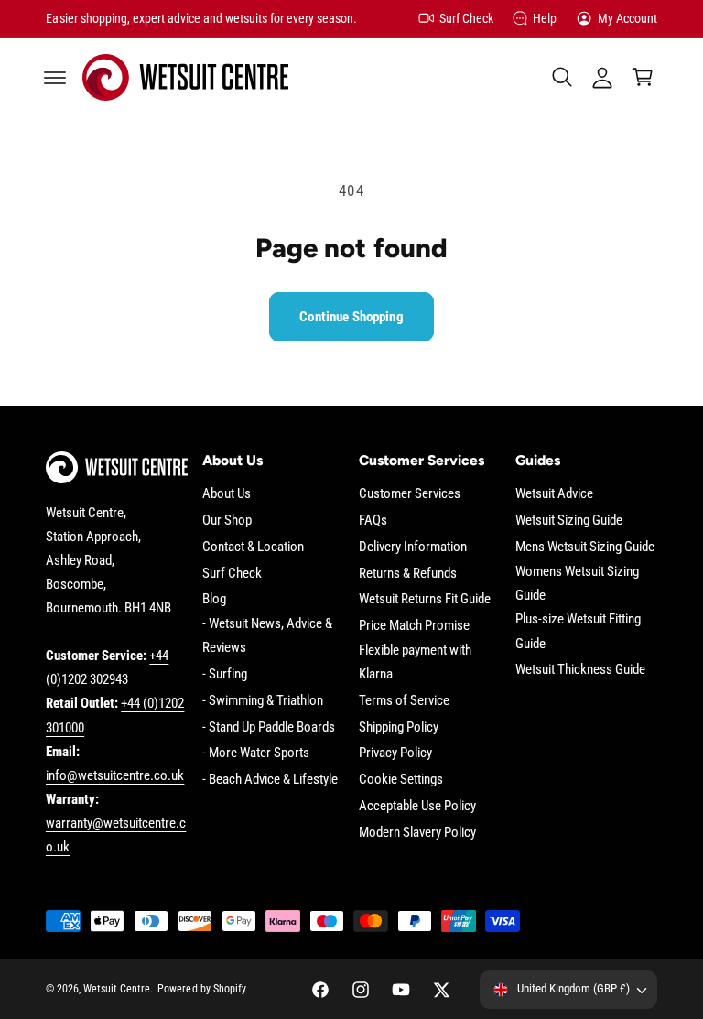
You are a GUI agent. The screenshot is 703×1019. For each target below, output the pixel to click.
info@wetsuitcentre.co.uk (115, 776)
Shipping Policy (398, 727)
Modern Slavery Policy (417, 832)
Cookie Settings (401, 779)
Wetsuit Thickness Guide (580, 670)
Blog (214, 599)
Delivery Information (413, 547)
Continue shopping (351, 317)
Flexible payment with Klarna (415, 662)
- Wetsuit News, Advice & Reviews (267, 636)
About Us (226, 494)
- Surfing (224, 674)
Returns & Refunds (408, 573)
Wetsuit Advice (554, 494)
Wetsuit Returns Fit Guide (425, 599)
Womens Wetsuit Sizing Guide (577, 583)
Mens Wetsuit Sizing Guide (584, 547)
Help (545, 18)
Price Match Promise (414, 626)
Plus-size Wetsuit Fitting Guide (578, 631)
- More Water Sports (255, 753)
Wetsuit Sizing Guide (568, 520)
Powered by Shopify (201, 988)
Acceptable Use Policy (417, 806)
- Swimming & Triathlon (262, 701)
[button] (55, 77)
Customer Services (409, 494)
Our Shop (227, 520)
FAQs (373, 520)
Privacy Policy (395, 753)
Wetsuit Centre (116, 988)
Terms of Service (404, 701)
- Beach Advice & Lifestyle (270, 779)
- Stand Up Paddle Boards (268, 727)
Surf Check (466, 18)
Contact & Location (253, 547)
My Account (627, 18)
